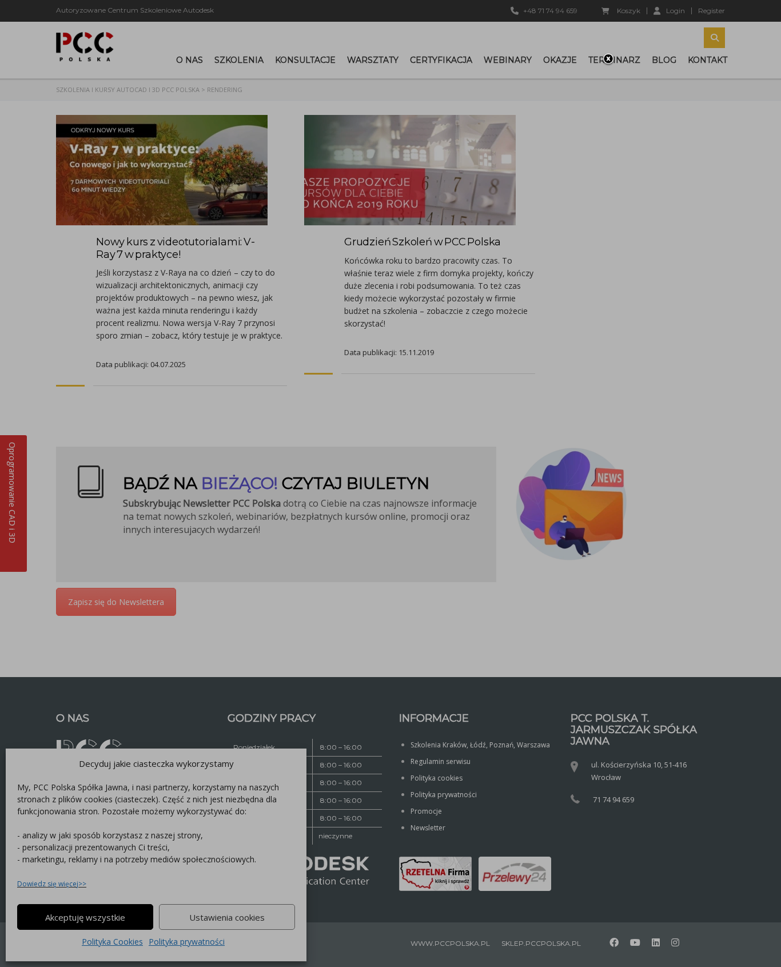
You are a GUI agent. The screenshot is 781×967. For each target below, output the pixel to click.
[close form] (608, 59)
